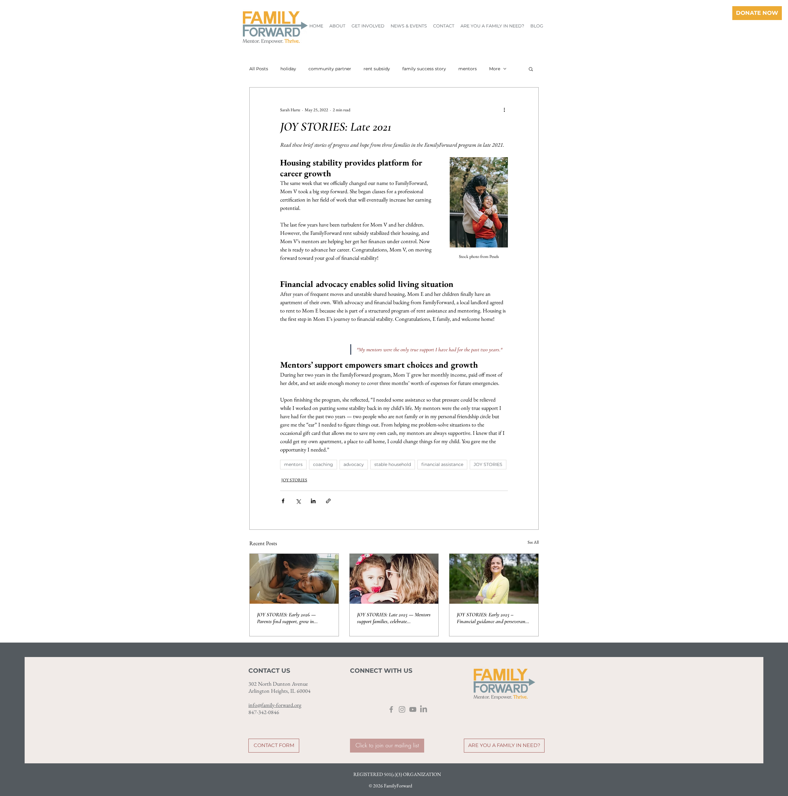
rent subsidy (377, 68)
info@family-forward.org (274, 704)
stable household (392, 464)
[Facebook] (391, 709)
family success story (424, 68)
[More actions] (504, 109)
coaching (323, 464)
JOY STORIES (488, 464)
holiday (288, 68)
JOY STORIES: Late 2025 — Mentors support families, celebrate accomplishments (394, 618)
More (494, 68)
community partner (329, 68)
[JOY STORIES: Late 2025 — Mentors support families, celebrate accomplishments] (394, 579)
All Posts (258, 68)
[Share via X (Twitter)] (298, 501)
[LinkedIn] (423, 709)
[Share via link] (328, 501)
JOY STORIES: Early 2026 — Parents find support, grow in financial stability (286, 618)
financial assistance (442, 464)
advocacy (354, 464)
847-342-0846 (263, 712)
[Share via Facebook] (283, 501)
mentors (467, 68)
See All (533, 542)
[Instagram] (402, 709)
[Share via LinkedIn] (313, 501)
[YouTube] (412, 709)
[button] (337, 26)
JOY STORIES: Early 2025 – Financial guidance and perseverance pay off (493, 618)
